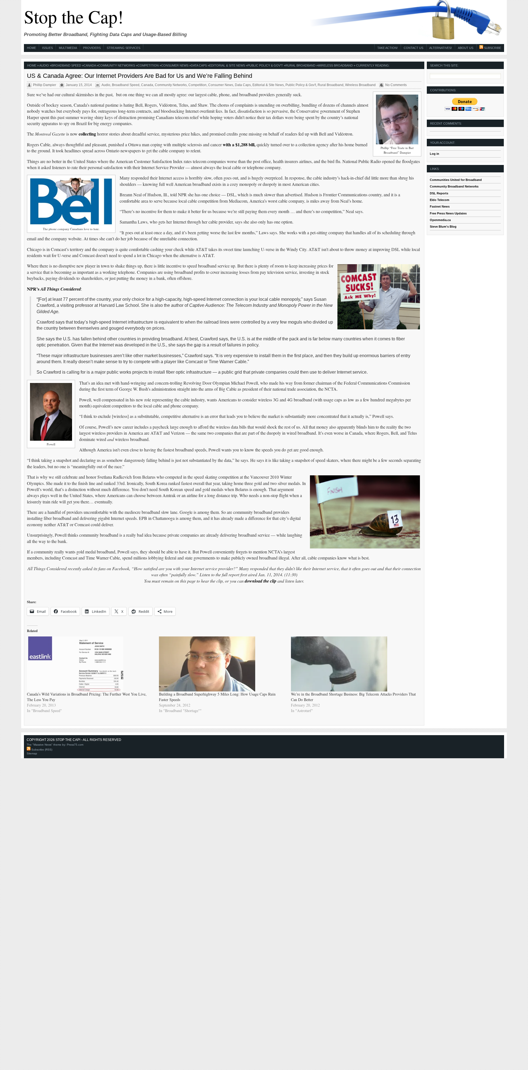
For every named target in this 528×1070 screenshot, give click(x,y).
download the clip (260, 581)
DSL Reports (439, 193)
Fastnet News (440, 206)
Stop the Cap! (73, 16)
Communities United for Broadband (456, 179)
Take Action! (387, 47)
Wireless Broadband (335, 65)
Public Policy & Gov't (265, 65)
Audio (44, 65)
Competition (148, 65)
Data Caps (199, 65)
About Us (465, 47)
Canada (90, 65)
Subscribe (492, 47)
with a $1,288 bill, (239, 144)
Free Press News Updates (448, 213)
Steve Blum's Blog (443, 226)
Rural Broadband (300, 65)
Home (31, 47)
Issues (47, 47)
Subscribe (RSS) (41, 749)
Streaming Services (123, 47)
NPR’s (54, 289)
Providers (92, 47)
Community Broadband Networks (454, 186)
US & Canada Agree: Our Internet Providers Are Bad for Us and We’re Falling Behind (139, 75)
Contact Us (413, 47)
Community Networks (116, 65)
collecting (87, 134)
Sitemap (32, 753)
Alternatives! (440, 47)
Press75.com (75, 744)
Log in (434, 153)
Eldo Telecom (439, 200)
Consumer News (174, 65)
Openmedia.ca (440, 220)
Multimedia (68, 47)
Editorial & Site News (227, 65)
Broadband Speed (66, 65)
